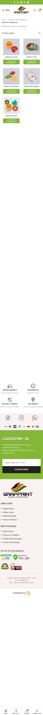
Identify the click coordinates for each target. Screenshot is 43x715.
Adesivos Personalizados (17, 20)
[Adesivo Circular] (11, 47)
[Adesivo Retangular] (31, 76)
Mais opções (9, 33)
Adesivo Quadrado (11, 86)
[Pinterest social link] (21, 2)
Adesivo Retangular (31, 86)
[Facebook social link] (14, 2)
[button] (11, 62)
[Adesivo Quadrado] (11, 76)
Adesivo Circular (11, 57)
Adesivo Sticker (11, 116)
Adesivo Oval (32, 57)
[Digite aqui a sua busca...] (34, 10)
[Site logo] (21, 10)
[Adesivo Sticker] (11, 106)
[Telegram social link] (28, 2)
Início (4, 20)
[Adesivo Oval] (31, 47)
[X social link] (17, 2)
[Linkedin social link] (24, 2)
